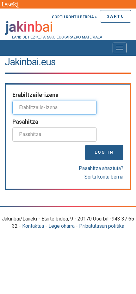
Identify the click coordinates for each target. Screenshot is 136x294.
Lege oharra (61, 226)
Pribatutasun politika (101, 226)
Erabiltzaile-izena (35, 94)
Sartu (116, 16)
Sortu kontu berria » (74, 17)
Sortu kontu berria (103, 177)
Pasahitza (25, 121)
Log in (104, 152)
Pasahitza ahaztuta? (101, 168)
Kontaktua (33, 226)
